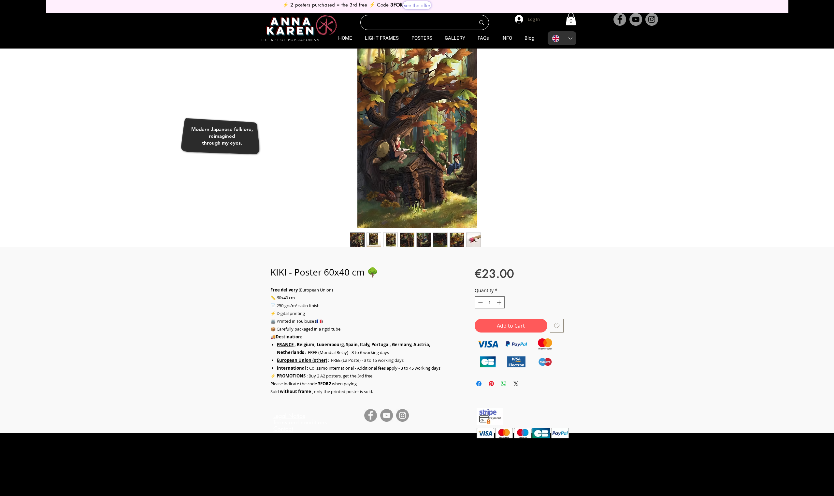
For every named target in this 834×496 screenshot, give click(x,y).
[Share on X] (516, 384)
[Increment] (500, 302)
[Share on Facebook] (479, 384)
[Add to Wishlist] (557, 326)
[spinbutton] (490, 302)
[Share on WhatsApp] (504, 384)
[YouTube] (635, 19)
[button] (571, 18)
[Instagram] (651, 19)
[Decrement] (480, 302)
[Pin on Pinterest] (491, 384)
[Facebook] (619, 19)
